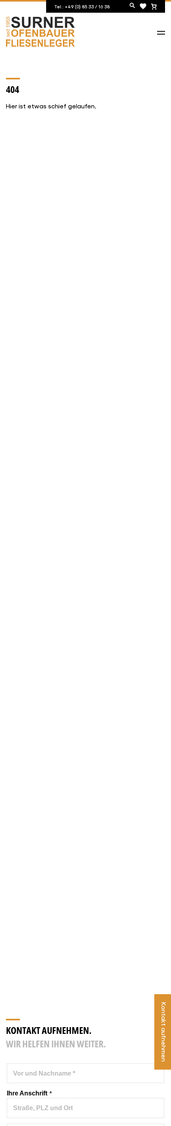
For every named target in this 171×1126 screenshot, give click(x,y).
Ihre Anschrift (29, 1093)
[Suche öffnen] (132, 6)
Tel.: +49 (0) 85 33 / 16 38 (82, 6)
